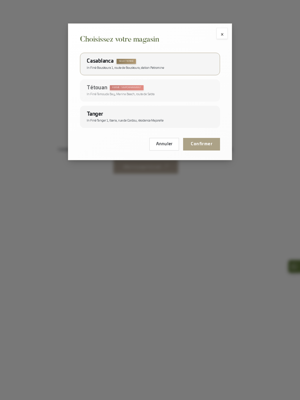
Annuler (164, 144)
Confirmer (201, 144)
